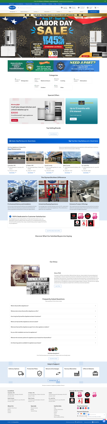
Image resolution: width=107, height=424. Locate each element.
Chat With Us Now (53, 358)
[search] (38, 7)
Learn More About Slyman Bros (53, 230)
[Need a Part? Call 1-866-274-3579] (76, 66)
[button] (105, 1)
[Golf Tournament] (31, 66)
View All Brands (53, 134)
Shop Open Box (93, 11)
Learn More (57, 286)
